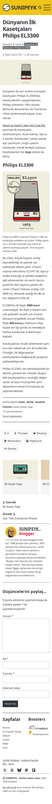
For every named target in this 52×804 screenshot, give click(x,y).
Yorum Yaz (10, 703)
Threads (23, 433)
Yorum (8, 616)
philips (23, 406)
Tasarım (40, 402)
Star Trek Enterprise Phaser (20, 516)
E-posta (8, 673)
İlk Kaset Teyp (11, 504)
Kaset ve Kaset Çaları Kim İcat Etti (24, 125)
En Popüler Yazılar (12, 731)
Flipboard (35, 441)
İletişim (6, 735)
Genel (18, 44)
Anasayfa (7, 44)
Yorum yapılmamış (12, 416)
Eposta (12, 448)
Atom (11, 763)
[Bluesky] (20, 771)
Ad (5, 659)
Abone (6, 727)
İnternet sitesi (11, 688)
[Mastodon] (27, 771)
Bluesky (42, 433)
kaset (16, 406)
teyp (30, 406)
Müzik (30, 402)
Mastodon (14, 441)
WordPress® (9, 787)
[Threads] (13, 771)
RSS (5, 763)
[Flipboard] (34, 771)
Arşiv (5, 747)
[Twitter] (6, 771)
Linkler (6, 739)
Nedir (16, 568)
